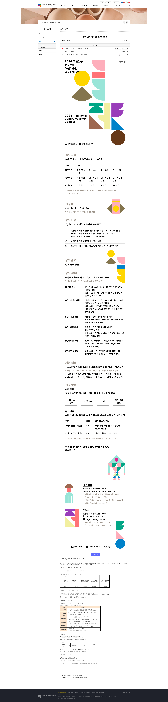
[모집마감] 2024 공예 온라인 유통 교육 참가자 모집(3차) (76, 677)
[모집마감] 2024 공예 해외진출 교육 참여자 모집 (75, 675)
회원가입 (108, 2)
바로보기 (117, 48)
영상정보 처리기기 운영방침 (98, 692)
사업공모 (41, 41)
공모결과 (43, 47)
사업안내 (74, 5)
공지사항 (41, 37)
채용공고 (41, 54)
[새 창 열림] (121, 692)
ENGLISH (116, 2)
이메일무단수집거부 (85, 692)
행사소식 (41, 33)
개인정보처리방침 (62, 692)
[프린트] (127, 22)
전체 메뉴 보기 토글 (129, 5)
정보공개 (106, 5)
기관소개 (117, 5)
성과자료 (84, 5)
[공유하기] (124, 22)
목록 (126, 668)
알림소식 (63, 5)
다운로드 (124, 48)
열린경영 (95, 5)
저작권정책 (70, 692)
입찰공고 (41, 50)
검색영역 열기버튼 (126, 5)
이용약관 (77, 692)
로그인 (101, 2)
